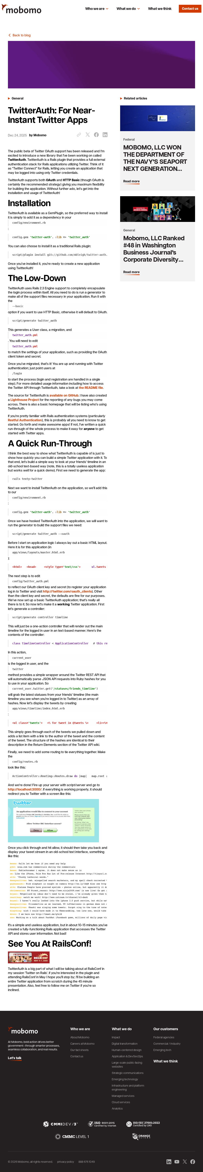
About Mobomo (79, 1037)
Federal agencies (163, 1037)
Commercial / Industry (166, 1043)
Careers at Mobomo (82, 1043)
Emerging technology (125, 1079)
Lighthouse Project (25, 400)
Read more (131, 181)
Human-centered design (127, 1050)
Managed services (123, 1095)
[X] (87, 134)
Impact (116, 1037)
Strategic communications (128, 1072)
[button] (97, 9)
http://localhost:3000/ (25, 789)
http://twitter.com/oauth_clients (67, 591)
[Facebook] (96, 134)
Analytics (117, 1108)
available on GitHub (64, 395)
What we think (160, 8)
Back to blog (22, 35)
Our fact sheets (79, 1050)
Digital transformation (125, 1043)
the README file (91, 387)
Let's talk (15, 1058)
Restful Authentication (25, 420)
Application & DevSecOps (127, 1056)
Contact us (190, 8)
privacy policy (65, 1161)
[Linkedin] (105, 134)
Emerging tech (162, 1050)
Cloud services (121, 1102)
